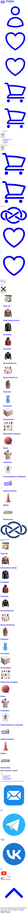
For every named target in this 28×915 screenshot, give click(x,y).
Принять (8, 912)
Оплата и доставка (7, 778)
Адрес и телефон (7, 775)
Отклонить (3, 912)
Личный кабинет (7, 779)
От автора (5, 141)
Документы (5, 776)
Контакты (5, 142)
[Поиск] (1, 145)
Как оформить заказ (7, 139)
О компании (6, 140)
